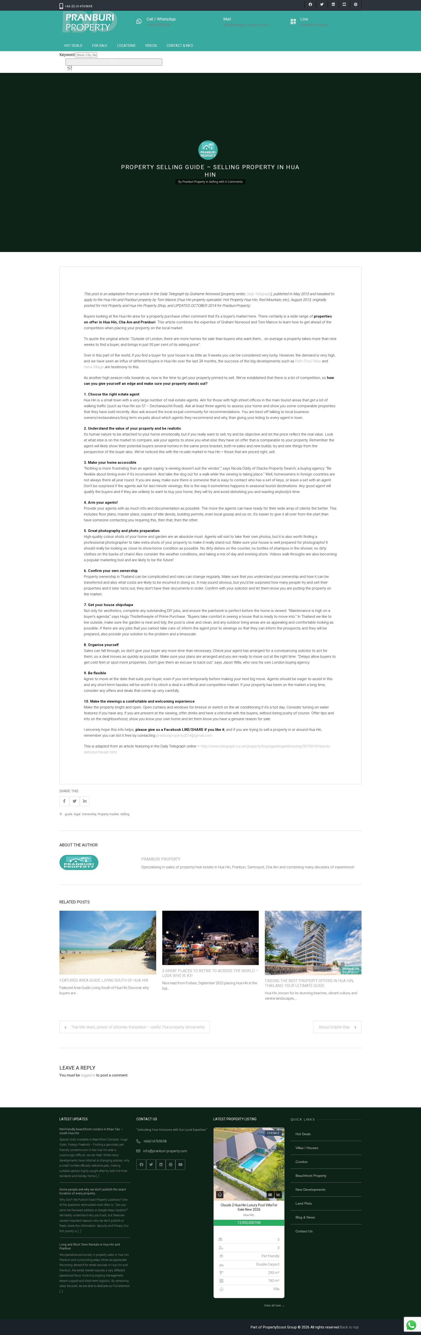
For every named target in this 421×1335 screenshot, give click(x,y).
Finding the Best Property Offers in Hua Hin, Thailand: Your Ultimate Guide (309, 983)
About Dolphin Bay (335, 1027)
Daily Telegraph (258, 294)
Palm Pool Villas (308, 361)
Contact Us (304, 1231)
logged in (88, 1075)
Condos (301, 1162)
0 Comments (234, 182)
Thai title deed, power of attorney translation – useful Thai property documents (137, 1027)
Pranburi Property (193, 182)
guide (68, 814)
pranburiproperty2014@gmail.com (184, 735)
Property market (108, 814)
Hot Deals (303, 1134)
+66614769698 (155, 1141)
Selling (213, 182)
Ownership (89, 814)
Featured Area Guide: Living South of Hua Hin (103, 980)
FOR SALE (99, 46)
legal (77, 814)
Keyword (67, 54)
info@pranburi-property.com (165, 1151)
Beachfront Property (311, 1176)
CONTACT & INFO (180, 46)
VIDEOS (151, 46)
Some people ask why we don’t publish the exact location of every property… (92, 1191)
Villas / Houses (307, 1148)
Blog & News (305, 1217)
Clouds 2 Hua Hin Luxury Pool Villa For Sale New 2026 (249, 1207)
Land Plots (304, 1203)
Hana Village (94, 367)
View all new (274, 1305)
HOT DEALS (73, 46)
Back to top (349, 1327)
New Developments (310, 1189)
